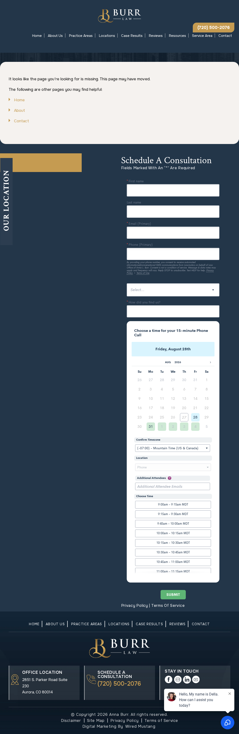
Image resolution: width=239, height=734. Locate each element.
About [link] (19, 110)
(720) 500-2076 (213, 27)
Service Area (202, 35)
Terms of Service (168, 605)
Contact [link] (21, 121)
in (187, 680)
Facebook (169, 680)
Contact (225, 35)
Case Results (132, 35)
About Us (55, 35)
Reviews (156, 35)
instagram (178, 680)
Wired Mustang (140, 726)
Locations (107, 35)
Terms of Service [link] (161, 720)
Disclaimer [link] (71, 720)
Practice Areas (81, 35)
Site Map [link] (96, 720)
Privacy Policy (134, 605)
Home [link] (19, 100)
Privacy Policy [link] (124, 720)
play (196, 680)
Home (37, 35)
